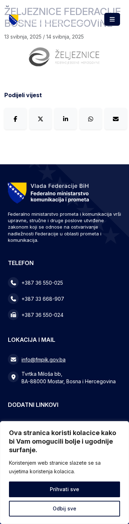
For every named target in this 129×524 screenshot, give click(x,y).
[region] (64, 472)
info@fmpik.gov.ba (44, 359)
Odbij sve (64, 508)
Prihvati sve (64, 489)
